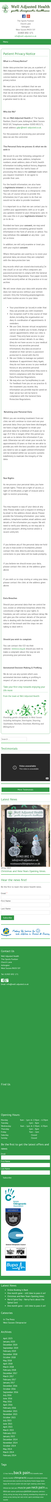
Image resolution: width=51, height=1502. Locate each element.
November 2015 (10, 1414)
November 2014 (10, 1442)
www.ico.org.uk (18, 648)
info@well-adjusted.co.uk (25, 36)
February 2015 (9, 1433)
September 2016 (10, 1392)
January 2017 (9, 1382)
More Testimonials (25, 789)
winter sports (28, 1497)
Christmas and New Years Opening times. (23, 871)
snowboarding (33, 1494)
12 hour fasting (8, 1473)
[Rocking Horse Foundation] (25, 935)
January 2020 (9, 1341)
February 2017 (9, 1379)
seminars (42, 1491)
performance (20, 1491)
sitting (5, 1494)
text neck (20, 1497)
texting (14, 1497)
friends (33, 1481)
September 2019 (10, 1348)
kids (22, 1484)
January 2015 (9, 1436)
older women (11, 1491)
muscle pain (24, 1487)
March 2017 (8, 1376)
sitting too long (13, 1494)
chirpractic (30, 1478)
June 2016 (7, 1398)
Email (4, 893)
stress (5, 1497)
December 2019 (10, 1344)
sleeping (25, 1494)
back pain (22, 1472)
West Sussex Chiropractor (14, 1322)
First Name (6, 901)
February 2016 (9, 1408)
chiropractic (20, 1477)
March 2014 (8, 1452)
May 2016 (7, 1401)
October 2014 (9, 1445)
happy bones (40, 1481)
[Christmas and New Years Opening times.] (25, 836)
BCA (32, 1473)
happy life (6, 1484)
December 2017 (10, 1373)
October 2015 (9, 1417)
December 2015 (10, 1411)
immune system (15, 1484)
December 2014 (10, 1439)
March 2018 (8, 1367)
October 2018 (9, 1357)
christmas (37, 1478)
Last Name (6, 908)
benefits (36, 1473)
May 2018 (7, 1360)
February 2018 (9, 1370)
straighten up (42, 1494)
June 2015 (7, 1423)
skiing (20, 1494)
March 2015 (8, 1430)
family (29, 1481)
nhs (46, 1488)
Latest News (41, 1484)
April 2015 (7, 1426)
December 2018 (10, 1354)
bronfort (11, 1478)
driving (24, 1481)
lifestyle (5, 1488)
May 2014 (7, 1449)
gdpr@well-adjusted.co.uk (29, 127)
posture (27, 1491)
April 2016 (7, 1404)
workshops (36, 1497)
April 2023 (7, 1338)
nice (5, 1491)
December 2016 (10, 1385)
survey (10, 1497)
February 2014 (9, 1455)
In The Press (9, 1319)
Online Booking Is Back (17, 1290)
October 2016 (9, 1389)
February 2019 (9, 1351)
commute (9, 1481)
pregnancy (35, 1491)
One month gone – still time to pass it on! (26, 1293)
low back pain (13, 1488)
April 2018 (7, 1363)
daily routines (16, 1481)
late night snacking (30, 1484)
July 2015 (7, 1420)
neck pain (38, 1487)
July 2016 (7, 1395)
